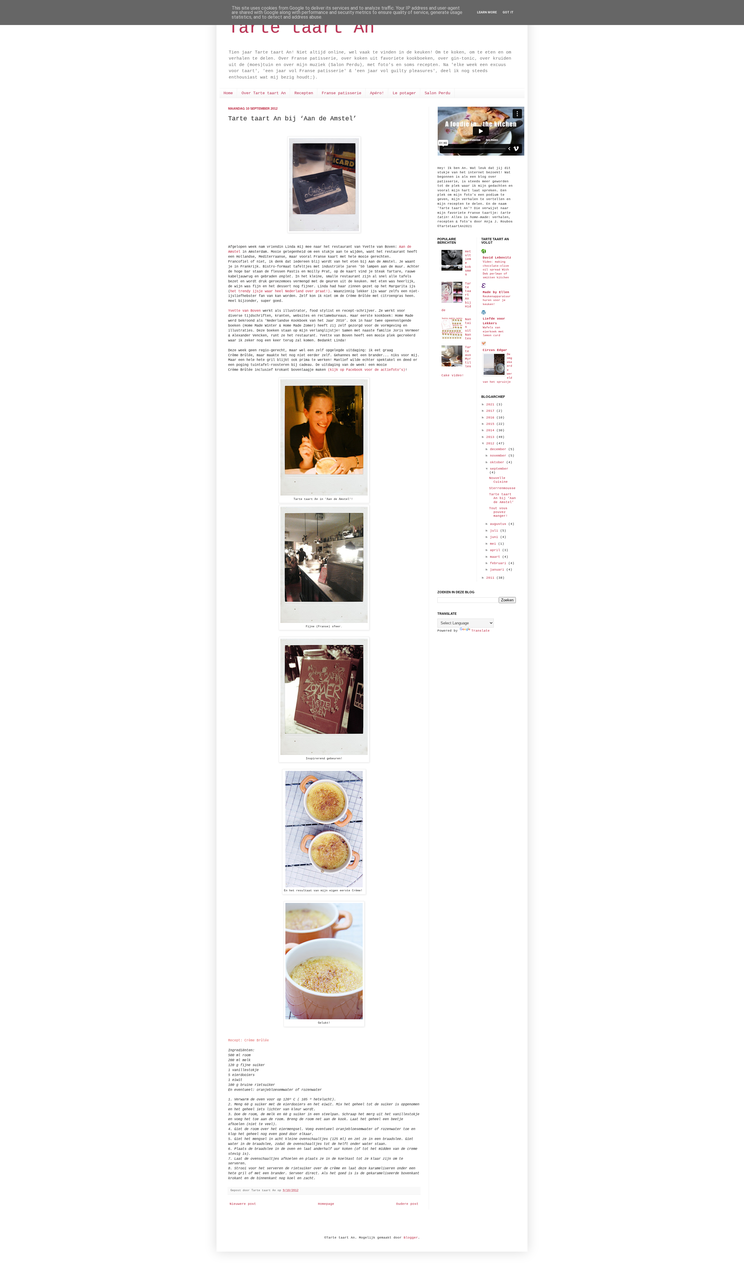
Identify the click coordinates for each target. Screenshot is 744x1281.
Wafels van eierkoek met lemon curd (493, 331)
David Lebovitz (497, 257)
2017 (491, 411)
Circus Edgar (495, 350)
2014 (491, 430)
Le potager (404, 93)
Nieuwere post (243, 1204)
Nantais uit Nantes (468, 329)
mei (494, 544)
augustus (499, 524)
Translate (480, 631)
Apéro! (377, 93)
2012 (491, 443)
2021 (491, 404)
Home (228, 93)
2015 (491, 424)
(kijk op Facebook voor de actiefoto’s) (366, 370)
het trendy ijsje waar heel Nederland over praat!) (280, 291)
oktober (498, 462)
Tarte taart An (301, 28)
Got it (508, 12)
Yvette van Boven (244, 311)
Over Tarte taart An (264, 93)
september (499, 469)
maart (496, 557)
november (499, 455)
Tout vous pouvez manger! (498, 512)
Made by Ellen (496, 292)
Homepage (326, 1204)
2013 (491, 437)
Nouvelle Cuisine (498, 480)
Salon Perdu (437, 93)
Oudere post (407, 1204)
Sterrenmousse (502, 488)
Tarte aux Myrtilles (468, 356)
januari (498, 569)
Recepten (303, 93)
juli (495, 530)
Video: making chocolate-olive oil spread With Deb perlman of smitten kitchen (496, 269)
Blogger (411, 1237)
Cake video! (452, 375)
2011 (491, 578)
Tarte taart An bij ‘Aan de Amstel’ (502, 498)
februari (499, 563)
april (496, 550)
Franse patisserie (341, 93)
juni (495, 537)
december (499, 449)
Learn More (487, 12)
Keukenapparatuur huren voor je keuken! (497, 300)
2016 (491, 417)
